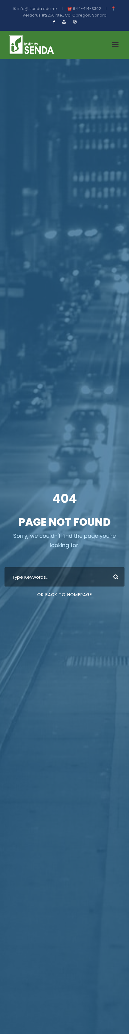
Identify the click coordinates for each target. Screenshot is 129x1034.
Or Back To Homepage (64, 595)
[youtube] (64, 22)
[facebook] (54, 22)
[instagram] (74, 22)
